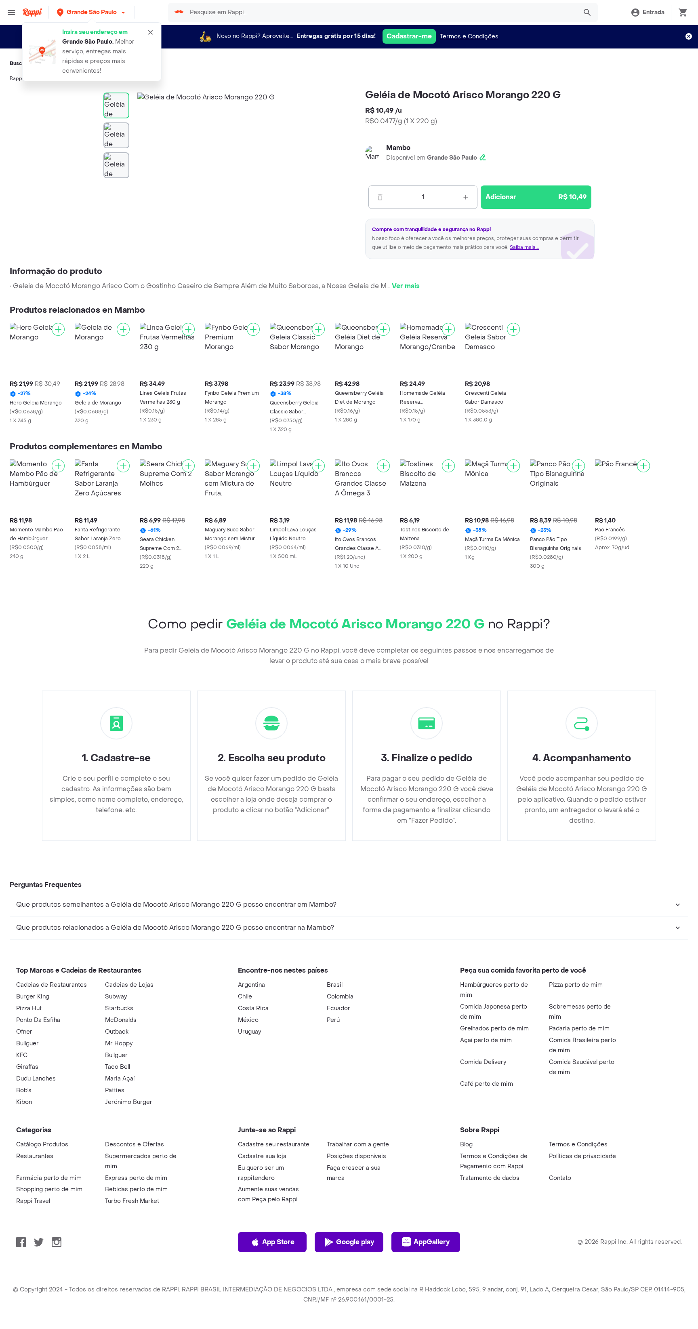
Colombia (340, 996)
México (248, 1020)
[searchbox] (380, 12)
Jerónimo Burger (128, 1102)
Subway (116, 996)
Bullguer (27, 1043)
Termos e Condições (469, 36)
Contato (560, 1178)
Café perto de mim (486, 1084)
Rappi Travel (33, 1201)
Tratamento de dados (489, 1178)
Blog (466, 1144)
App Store (278, 1242)
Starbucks (119, 1008)
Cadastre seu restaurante (273, 1144)
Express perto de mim (136, 1178)
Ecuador (338, 1008)
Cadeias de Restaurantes (51, 985)
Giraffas (27, 1067)
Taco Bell (117, 1067)
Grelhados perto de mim (494, 1028)
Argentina (251, 985)
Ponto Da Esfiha (38, 1020)
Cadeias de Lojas (129, 985)
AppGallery (432, 1242)
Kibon (24, 1102)
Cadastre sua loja (262, 1156)
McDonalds (121, 1020)
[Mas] (466, 197)
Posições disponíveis (356, 1156)
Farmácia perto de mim (49, 1178)
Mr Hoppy (118, 1043)
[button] (91, 12)
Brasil (335, 985)
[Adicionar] (58, 329)
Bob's (24, 1090)
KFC (21, 1055)
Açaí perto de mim (486, 1040)
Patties (114, 1090)
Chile (245, 996)
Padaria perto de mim (579, 1028)
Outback (116, 1032)
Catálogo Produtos (42, 1144)
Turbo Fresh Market (132, 1201)
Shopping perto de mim (49, 1189)
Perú (333, 1020)
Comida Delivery (483, 1062)
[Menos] (380, 197)
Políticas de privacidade (582, 1156)
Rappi (16, 78)
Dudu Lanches (36, 1079)
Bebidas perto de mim (136, 1189)
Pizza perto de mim (576, 985)
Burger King (32, 996)
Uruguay (249, 1032)
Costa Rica (253, 1008)
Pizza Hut (29, 1008)
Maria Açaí (120, 1079)
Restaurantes (34, 1156)
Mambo (398, 147)
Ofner (24, 1032)
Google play (355, 1242)
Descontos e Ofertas (134, 1144)
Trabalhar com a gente (358, 1144)
